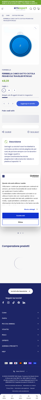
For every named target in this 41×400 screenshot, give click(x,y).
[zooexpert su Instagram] (8, 302)
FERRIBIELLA (6, 70)
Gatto (4, 318)
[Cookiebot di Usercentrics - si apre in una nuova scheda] (30, 176)
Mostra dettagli (29, 209)
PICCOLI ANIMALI (8, 324)
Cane (4, 313)
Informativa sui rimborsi (29, 385)
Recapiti (32, 388)
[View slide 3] (23, 233)
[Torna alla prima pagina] (3, 15)
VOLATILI (5, 329)
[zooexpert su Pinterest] (19, 302)
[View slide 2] (20, 233)
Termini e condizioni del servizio (13, 385)
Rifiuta (20, 222)
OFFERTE (5, 340)
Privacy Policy (9, 388)
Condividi (8, 132)
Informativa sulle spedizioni (22, 388)
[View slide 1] (18, 233)
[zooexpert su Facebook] (3, 302)
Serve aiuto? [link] (34, 132)
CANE (8, 15)
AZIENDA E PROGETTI (10, 346)
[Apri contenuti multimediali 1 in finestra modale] (35, 28)
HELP (3, 352)
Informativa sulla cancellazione (20, 391)
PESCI (4, 335)
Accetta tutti (20, 215)
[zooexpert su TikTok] (13, 302)
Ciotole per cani (17, 15)
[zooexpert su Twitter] (24, 302)
